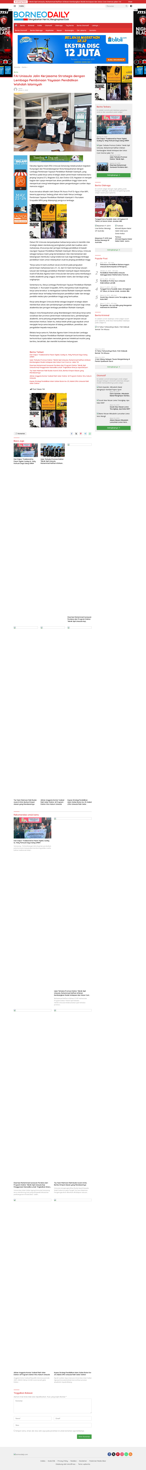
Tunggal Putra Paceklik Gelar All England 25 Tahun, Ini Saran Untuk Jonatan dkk (111, 220)
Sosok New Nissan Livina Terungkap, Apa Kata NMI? (115, 298)
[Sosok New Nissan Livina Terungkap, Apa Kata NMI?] (114, 401)
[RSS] (130, 1454)
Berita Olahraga (36, 30)
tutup (10, 10)
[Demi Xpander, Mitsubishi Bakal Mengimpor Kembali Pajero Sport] (114, 388)
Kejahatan (50, 30)
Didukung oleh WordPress (65, 1464)
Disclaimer (83, 1461)
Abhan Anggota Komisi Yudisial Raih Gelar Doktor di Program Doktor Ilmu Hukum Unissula (61, 377)
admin (20, 89)
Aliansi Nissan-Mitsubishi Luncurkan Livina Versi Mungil (119, 421)
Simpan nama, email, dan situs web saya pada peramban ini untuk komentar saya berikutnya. (50, 1431)
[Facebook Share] (71, 433)
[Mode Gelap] (131, 6)
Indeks (21, 6)
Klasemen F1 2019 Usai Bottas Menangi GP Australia (103, 240)
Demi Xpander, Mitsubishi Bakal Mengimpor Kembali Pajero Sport (120, 395)
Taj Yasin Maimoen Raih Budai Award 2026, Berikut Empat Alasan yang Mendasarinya (57, 372)
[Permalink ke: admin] (15, 89)
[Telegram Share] (85, 433)
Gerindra (92, 30)
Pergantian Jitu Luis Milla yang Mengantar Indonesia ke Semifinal (116, 306)
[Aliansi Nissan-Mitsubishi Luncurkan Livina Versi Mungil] (114, 415)
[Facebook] (109, 1454)
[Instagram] (122, 1454)
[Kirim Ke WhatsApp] (90, 433)
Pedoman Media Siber (97, 1461)
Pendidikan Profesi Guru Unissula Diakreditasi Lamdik (112, 282)
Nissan (59, 30)
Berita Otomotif (83, 25)
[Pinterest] (118, 1454)
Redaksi (73, 1461)
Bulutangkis (69, 30)
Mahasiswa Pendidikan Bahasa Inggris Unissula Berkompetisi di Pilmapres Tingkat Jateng (114, 265)
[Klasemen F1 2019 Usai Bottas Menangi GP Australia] (103, 230)
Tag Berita (70, 25)
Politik (39, 25)
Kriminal (31, 25)
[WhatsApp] (126, 1454)
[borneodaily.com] (41, 16)
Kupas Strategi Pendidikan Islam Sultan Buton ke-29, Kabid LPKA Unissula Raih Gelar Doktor (59, 382)
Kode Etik (51, 1461)
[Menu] (15, 6)
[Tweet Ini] (76, 433)
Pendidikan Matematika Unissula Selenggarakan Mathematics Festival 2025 (114, 274)
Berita (22, 25)
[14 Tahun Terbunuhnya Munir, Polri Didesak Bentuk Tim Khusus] (113, 336)
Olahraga (59, 25)
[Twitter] (113, 1454)
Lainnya (95, 25)
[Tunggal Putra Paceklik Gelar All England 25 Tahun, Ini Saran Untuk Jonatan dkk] (113, 206)
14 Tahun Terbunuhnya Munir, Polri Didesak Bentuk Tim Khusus (111, 352)
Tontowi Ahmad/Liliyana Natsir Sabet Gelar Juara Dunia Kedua (123, 239)
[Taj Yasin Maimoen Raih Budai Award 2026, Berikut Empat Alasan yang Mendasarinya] (26, 712)
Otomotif (48, 25)
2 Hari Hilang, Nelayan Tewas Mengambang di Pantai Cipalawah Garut (112, 360)
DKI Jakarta (81, 30)
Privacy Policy (63, 1461)
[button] (126, 6)
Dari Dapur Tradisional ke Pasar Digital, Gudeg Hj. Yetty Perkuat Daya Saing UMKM (58, 356)
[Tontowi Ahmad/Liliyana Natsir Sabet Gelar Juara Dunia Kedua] (123, 229)
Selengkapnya (113, 175)
